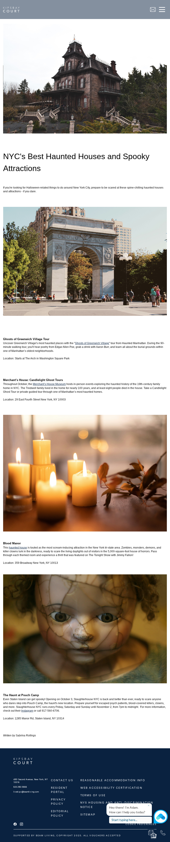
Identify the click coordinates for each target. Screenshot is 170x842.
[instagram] (21, 824)
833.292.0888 (20, 787)
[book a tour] (151, 833)
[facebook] (15, 824)
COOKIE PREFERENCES (141, 824)
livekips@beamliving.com (26, 792)
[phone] (163, 833)
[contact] (153, 9)
